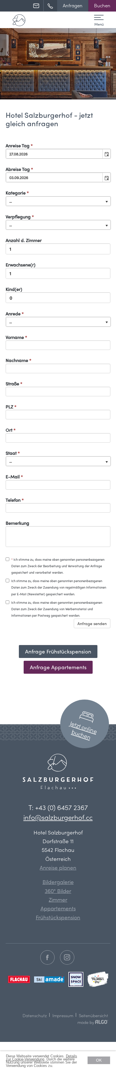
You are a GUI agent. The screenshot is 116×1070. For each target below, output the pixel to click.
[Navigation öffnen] (99, 18)
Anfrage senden (92, 623)
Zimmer (58, 899)
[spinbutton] (58, 249)
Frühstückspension (58, 917)
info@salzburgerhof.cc (58, 817)
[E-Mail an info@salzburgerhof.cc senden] (38, 5)
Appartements (58, 908)
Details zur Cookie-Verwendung (41, 1057)
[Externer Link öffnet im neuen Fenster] (48, 958)
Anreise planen (58, 867)
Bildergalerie (58, 882)
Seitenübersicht (93, 1015)
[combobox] (54, 153)
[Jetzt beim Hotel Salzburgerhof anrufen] (52, 6)
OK (99, 1060)
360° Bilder (58, 891)
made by (86, 1022)
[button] (72, 6)
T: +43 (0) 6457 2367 (58, 807)
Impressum (62, 1015)
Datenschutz (35, 1015)
